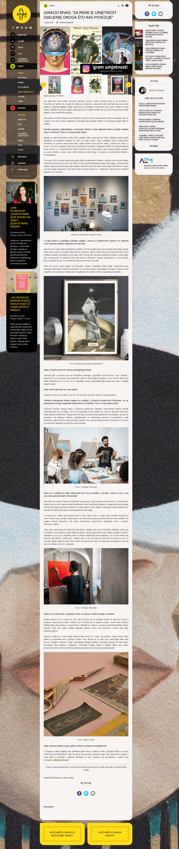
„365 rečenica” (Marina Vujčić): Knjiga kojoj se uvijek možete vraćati (20, 304)
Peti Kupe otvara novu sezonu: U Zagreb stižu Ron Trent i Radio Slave (157, 58)
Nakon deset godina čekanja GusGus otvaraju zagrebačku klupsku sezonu (156, 33)
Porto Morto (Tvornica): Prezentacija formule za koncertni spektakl (150, 112)
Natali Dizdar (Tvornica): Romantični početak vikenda (151, 121)
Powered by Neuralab (22, 176)
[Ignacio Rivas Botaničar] (86, 203)
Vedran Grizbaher (156, 90)
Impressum (23, 170)
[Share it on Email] (93, 795)
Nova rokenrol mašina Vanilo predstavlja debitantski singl (155, 66)
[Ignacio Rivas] (86, 318)
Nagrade (22, 163)
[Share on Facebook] (79, 795)
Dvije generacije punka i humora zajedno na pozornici (155, 50)
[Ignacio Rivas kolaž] (86, 694)
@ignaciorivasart (61, 760)
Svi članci (154, 146)
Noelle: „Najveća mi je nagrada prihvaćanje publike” (152, 105)
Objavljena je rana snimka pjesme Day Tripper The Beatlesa (156, 42)
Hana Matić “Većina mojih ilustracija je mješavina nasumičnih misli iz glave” (151, 128)
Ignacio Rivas (66, 107)
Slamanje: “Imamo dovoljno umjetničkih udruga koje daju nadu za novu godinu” (152, 137)
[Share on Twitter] (86, 795)
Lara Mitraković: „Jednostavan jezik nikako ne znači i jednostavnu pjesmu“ (20, 217)
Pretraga (22, 157)
